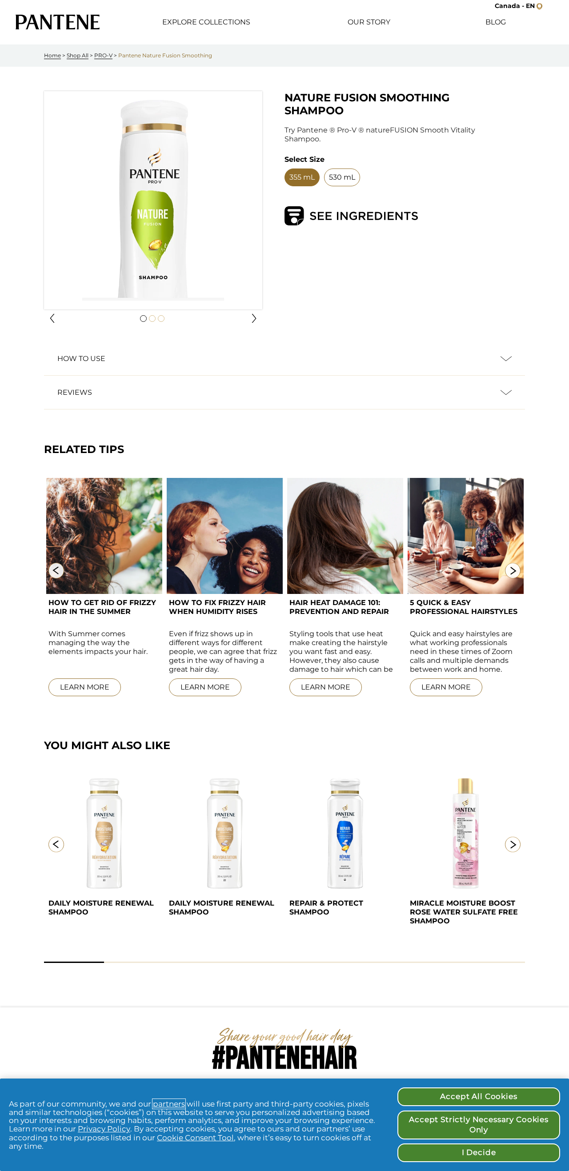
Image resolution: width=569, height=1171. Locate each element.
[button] (52, 318)
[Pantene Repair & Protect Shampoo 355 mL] (345, 833)
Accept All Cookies (478, 1096)
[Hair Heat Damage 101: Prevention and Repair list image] (345, 536)
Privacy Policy (104, 1128)
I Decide (479, 1152)
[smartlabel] (351, 215)
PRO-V (103, 55)
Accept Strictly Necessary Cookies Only (479, 1125)
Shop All (77, 55)
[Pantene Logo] (58, 22)
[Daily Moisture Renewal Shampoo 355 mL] (104, 833)
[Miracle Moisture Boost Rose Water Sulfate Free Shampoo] (466, 833)
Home (52, 55)
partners (169, 1103)
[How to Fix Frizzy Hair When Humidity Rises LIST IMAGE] (225, 536)
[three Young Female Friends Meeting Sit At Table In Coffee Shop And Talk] (466, 536)
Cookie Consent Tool (195, 1137)
